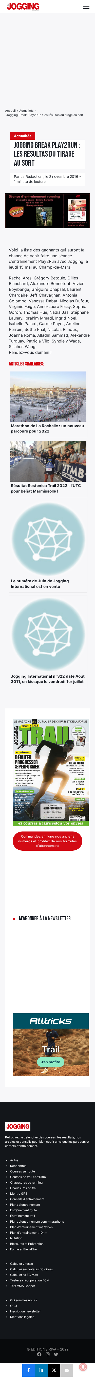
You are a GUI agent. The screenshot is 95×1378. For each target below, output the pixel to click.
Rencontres (18, 1166)
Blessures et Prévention (27, 1244)
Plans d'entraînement (25, 1205)
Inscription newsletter (25, 1311)
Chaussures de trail (23, 1188)
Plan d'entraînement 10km (28, 1233)
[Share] (28, 1370)
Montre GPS (18, 1193)
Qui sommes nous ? (23, 1300)
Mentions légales (22, 1317)
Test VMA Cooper (22, 1286)
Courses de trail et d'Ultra (28, 1177)
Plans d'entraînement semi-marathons (37, 1221)
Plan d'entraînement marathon (31, 1227)
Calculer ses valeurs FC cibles (31, 1269)
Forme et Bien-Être (23, 1249)
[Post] (54, 1370)
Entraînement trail (22, 1216)
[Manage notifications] (83, 1367)
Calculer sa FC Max (24, 1275)
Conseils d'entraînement (27, 1199)
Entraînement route (23, 1210)
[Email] (66, 1370)
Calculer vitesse (21, 1264)
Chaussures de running (26, 1182)
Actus (14, 1160)
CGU (13, 1306)
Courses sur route (22, 1171)
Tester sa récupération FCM (29, 1280)
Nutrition (16, 1238)
